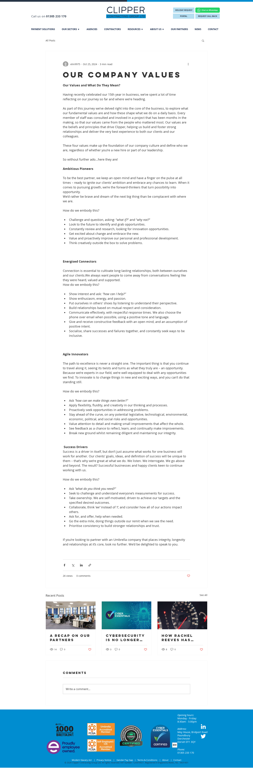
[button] (70, 29)
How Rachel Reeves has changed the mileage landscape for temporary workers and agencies (181, 637)
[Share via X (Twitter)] (73, 565)
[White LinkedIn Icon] (203, 726)
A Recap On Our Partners (70, 637)
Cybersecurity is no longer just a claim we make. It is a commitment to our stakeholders (126, 637)
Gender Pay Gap (125, 760)
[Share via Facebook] (64, 565)
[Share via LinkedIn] (81, 565)
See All (203, 595)
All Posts (50, 40)
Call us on (48, 16)
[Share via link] (89, 565)
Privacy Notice (104, 760)
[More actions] (188, 64)
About (165, 760)
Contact (177, 760)
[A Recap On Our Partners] (71, 615)
